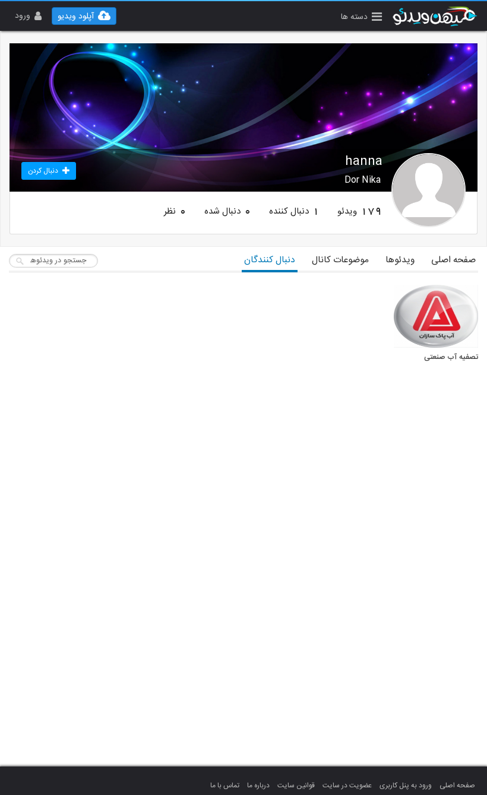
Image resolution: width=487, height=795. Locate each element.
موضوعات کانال (340, 260)
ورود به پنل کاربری (406, 785)
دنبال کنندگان (269, 260)
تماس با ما (224, 785)
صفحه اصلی (453, 260)
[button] (361, 18)
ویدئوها (400, 260)
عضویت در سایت (347, 785)
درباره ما (258, 785)
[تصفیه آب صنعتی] (436, 316)
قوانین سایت (296, 785)
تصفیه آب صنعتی (451, 358)
